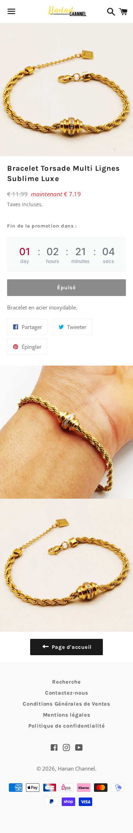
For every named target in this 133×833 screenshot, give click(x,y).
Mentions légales (66, 715)
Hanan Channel (76, 768)
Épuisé (66, 287)
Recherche (66, 682)
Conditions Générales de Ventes (66, 704)
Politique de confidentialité (66, 726)
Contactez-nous (66, 693)
